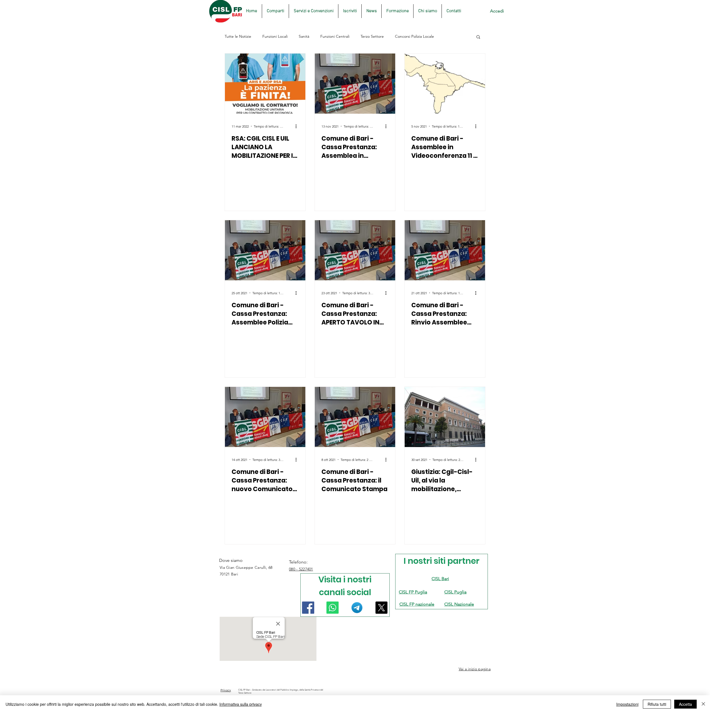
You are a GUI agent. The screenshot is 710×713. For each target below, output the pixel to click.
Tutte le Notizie (238, 36)
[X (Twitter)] (381, 608)
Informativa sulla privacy (240, 704)
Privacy (225, 690)
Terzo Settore (372, 36)
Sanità (304, 36)
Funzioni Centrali (334, 36)
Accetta (685, 704)
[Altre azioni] (298, 126)
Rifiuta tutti (657, 704)
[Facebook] (308, 608)
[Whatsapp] (332, 608)
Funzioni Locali (275, 36)
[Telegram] (357, 608)
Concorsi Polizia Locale (414, 36)
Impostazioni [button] (627, 704)
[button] (478, 37)
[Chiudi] (703, 704)
